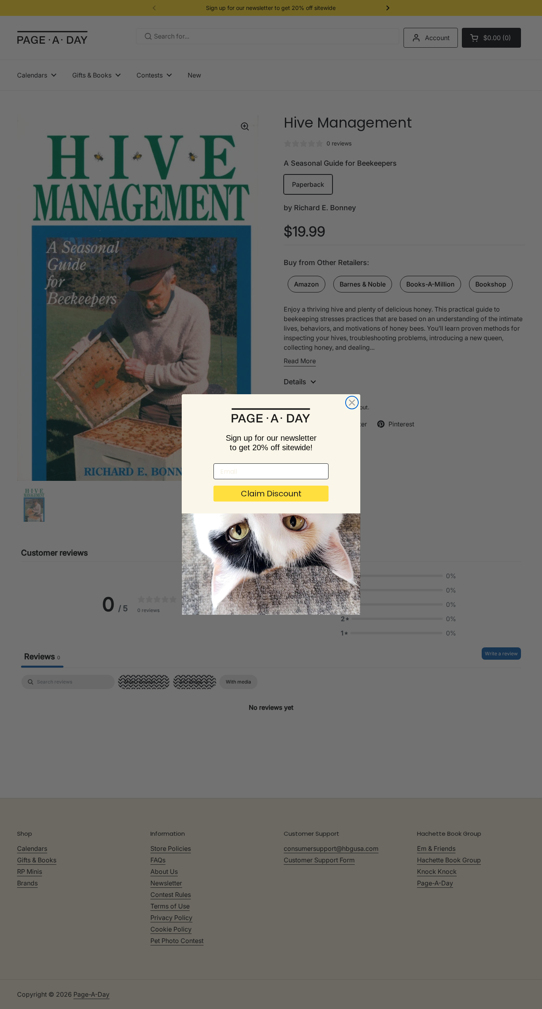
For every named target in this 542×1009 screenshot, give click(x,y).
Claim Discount (271, 493)
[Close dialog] (352, 402)
